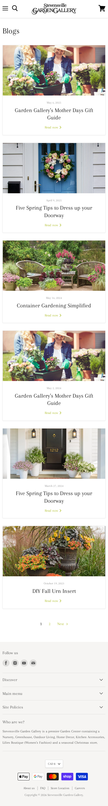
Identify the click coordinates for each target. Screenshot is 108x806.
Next (61, 624)
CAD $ (52, 764)
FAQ (42, 788)
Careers (80, 788)
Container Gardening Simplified (54, 305)
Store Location (60, 788)
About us (29, 788)
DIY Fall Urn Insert (54, 591)
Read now (52, 127)
